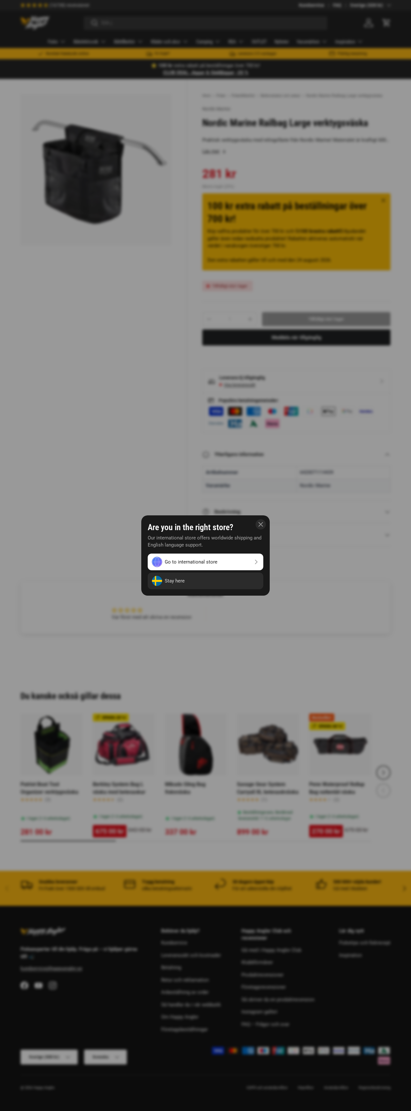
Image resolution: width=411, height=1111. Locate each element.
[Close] (261, 524)
